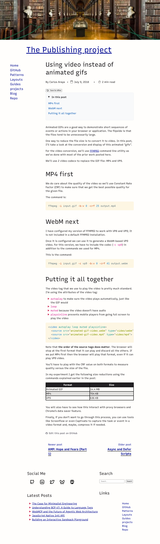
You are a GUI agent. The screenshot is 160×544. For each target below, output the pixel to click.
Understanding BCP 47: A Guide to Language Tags (62, 507)
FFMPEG (94, 150)
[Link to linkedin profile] (42, 483)
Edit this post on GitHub (63, 433)
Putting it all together (62, 113)
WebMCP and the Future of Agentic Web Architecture (65, 511)
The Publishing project (69, 49)
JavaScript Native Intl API (48, 515)
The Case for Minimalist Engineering (54, 503)
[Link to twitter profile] (52, 483)
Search (129, 481)
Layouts (16, 79)
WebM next (55, 108)
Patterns (17, 75)
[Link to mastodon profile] (72, 483)
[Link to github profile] (32, 483)
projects (16, 89)
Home (14, 65)
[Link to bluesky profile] (62, 483)
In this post (59, 96)
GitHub (15, 70)
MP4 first (54, 103)
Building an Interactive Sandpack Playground (60, 519)
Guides (15, 84)
